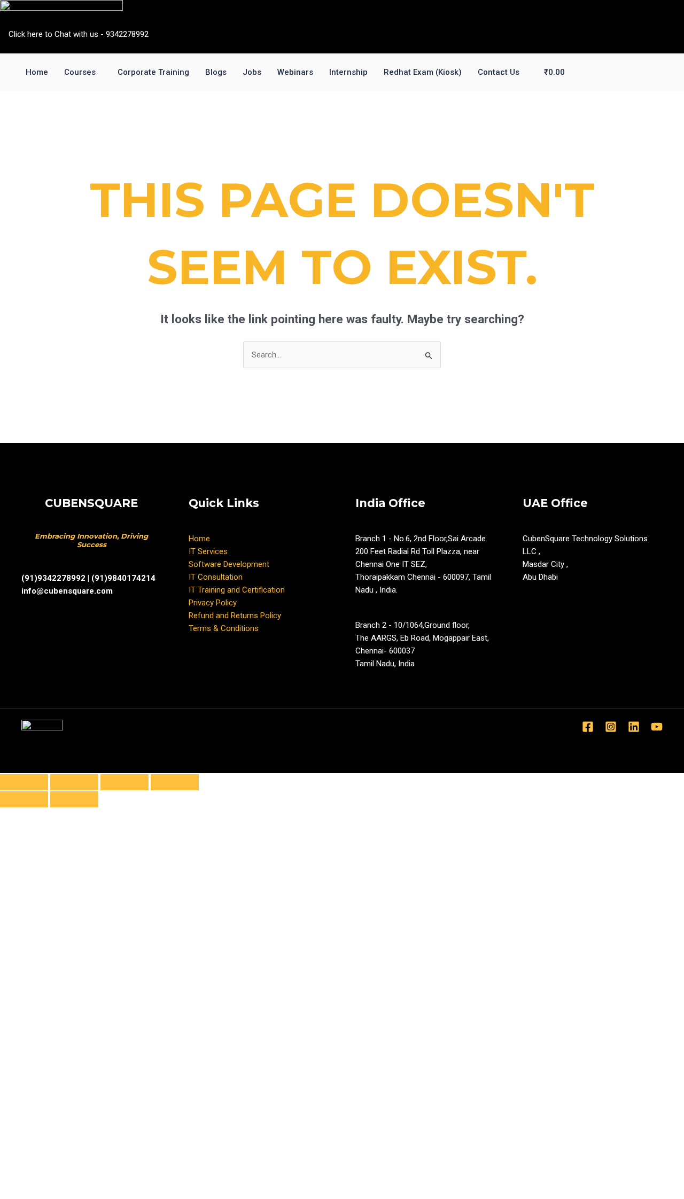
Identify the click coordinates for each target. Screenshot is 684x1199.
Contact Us (498, 72)
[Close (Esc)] (24, 782)
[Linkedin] (634, 727)
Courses (80, 72)
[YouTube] (657, 727)
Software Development (229, 564)
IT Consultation (216, 577)
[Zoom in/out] (175, 782)
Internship (348, 72)
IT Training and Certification (237, 590)
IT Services (208, 551)
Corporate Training (153, 72)
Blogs (216, 72)
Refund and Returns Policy (235, 615)
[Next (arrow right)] (74, 799)
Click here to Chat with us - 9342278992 (79, 34)
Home (37, 72)
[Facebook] (588, 727)
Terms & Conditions (224, 628)
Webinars (295, 72)
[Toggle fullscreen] (124, 782)
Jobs (252, 72)
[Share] (74, 782)
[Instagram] (611, 727)
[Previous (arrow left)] (24, 799)
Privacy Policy (213, 603)
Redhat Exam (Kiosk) (423, 72)
